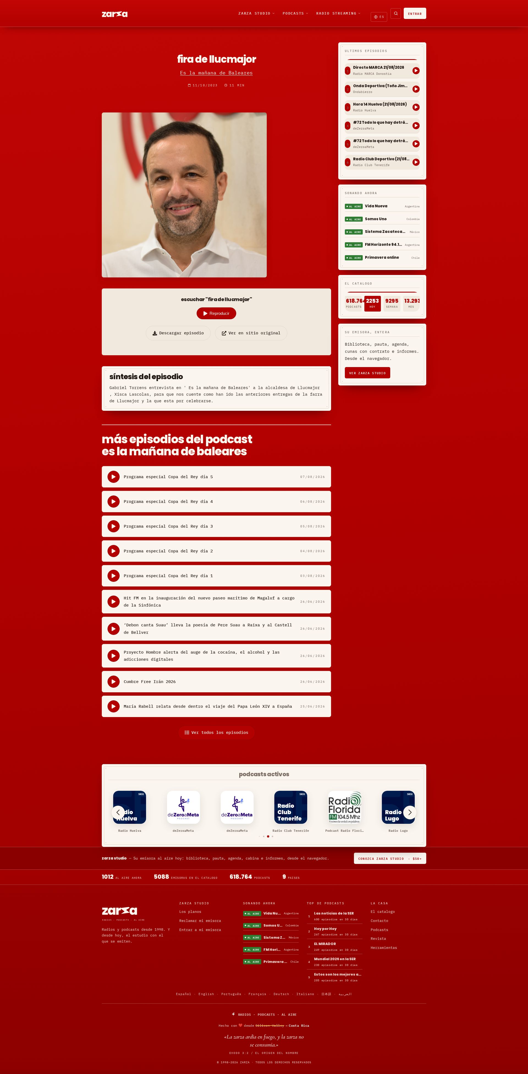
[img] (264, 1025)
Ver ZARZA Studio (367, 372)
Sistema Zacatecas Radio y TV (386, 231)
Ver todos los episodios (219, 732)
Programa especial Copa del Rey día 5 (168, 476)
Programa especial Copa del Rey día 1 (168, 575)
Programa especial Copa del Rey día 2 (168, 550)
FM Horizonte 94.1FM (384, 244)
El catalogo (383, 911)
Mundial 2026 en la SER (335, 959)
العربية (345, 994)
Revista (378, 938)
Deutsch (281, 994)
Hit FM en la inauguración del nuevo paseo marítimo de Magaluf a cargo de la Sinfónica (209, 601)
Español (184, 994)
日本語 (326, 994)
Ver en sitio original (254, 332)
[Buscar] (396, 13)
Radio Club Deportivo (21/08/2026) (381, 159)
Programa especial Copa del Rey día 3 (168, 526)
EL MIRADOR (325, 943)
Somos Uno (376, 219)
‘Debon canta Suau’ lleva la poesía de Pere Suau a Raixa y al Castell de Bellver (208, 628)
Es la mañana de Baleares (216, 73)
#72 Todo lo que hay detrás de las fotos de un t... (381, 122)
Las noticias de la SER (334, 913)
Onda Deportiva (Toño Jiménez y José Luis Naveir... (381, 86)
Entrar (415, 13)
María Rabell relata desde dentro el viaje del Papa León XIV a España (208, 706)
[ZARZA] (119, 13)
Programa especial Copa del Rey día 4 (168, 501)
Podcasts (293, 13)
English (206, 994)
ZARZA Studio (254, 13)
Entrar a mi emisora (200, 929)
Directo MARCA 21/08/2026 (378, 67)
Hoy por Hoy (325, 928)
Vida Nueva (376, 206)
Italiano (305, 994)
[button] (255, 836)
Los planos (190, 911)
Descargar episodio (181, 332)
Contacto (379, 920)
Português (231, 994)
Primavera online (382, 257)
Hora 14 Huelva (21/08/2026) (380, 104)
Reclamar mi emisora (200, 920)
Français (257, 994)
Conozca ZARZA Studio (390, 858)
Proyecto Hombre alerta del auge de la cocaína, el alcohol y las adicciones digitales (202, 655)
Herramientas (384, 947)
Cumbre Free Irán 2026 (150, 681)
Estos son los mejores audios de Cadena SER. (338, 974)
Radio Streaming (336, 13)
